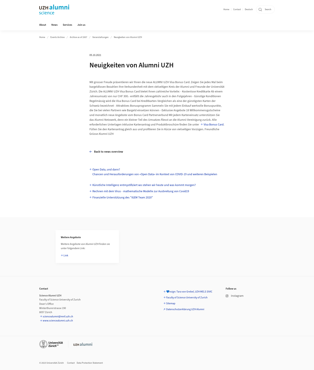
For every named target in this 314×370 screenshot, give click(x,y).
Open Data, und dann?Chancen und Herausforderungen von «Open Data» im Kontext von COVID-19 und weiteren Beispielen (154, 171)
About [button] (42, 25)
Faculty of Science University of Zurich (187, 297)
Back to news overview (108, 152)
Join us (81, 25)
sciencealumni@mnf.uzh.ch (58, 316)
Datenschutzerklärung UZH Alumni (185, 309)
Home (226, 9)
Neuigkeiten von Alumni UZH (128, 37)
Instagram (237, 296)
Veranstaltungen (100, 37)
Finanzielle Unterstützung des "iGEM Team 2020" (122, 197)
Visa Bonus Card (214, 125)
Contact (237, 9)
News (54, 25)
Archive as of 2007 (78, 37)
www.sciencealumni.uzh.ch (58, 320)
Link (65, 255)
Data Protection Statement (90, 363)
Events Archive (57, 37)
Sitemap (170, 303)
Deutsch (249, 9)
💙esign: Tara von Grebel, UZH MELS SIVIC (189, 291)
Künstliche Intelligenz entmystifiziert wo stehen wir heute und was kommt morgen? (144, 185)
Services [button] (67, 25)
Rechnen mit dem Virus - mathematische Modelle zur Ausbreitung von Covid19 (140, 191)
